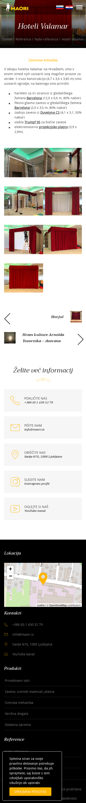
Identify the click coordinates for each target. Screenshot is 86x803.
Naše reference (46, 39)
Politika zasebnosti (62, 798)
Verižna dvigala (16, 713)
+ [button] (10, 569)
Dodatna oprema (18, 724)
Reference (23, 39)
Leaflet (40, 605)
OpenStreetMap (58, 605)
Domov (7, 39)
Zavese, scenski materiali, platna (29, 691)
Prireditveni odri (17, 680)
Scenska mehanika (19, 702)
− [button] (10, 576)
